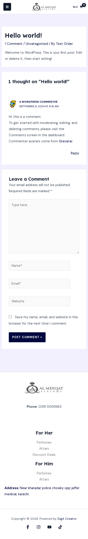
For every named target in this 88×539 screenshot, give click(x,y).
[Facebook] (28, 527)
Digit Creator (67, 519)
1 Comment (14, 44)
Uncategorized (37, 44)
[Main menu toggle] (7, 7)
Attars (44, 449)
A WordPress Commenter (38, 102)
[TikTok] (60, 527)
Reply (75, 153)
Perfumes (44, 442)
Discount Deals (44, 455)
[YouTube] (49, 527)
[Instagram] (39, 527)
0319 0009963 (50, 407)
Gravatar (65, 141)
